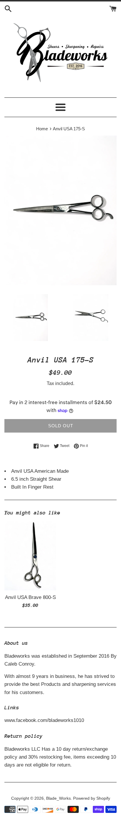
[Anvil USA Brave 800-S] (30, 555)
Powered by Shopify (91, 798)
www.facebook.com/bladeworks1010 (44, 720)
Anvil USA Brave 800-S (30, 597)
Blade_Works (58, 798)
